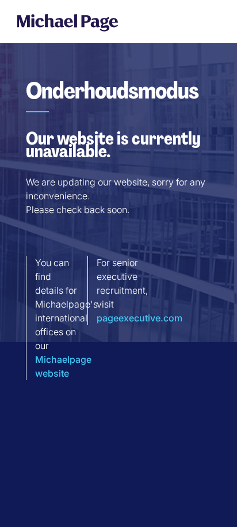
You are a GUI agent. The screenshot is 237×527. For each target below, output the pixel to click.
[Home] (67, 22)
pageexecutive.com (139, 318)
